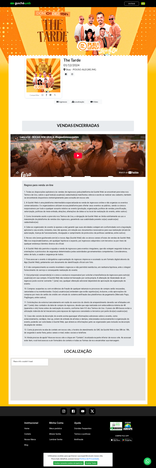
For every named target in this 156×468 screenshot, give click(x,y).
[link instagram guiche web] (63, 411)
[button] (78, 185)
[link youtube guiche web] (82, 411)
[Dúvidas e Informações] (142, 3)
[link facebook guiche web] (73, 411)
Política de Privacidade (89, 458)
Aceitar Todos (91, 463)
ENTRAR (131, 4)
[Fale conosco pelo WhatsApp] (147, 461)
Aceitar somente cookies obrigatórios (68, 463)
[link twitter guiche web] (92, 411)
